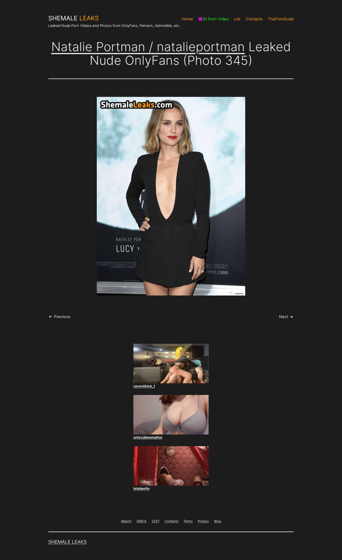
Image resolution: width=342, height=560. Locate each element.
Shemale (73, 18)
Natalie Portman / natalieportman (148, 46)
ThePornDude (281, 19)
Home (187, 19)
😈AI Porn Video (213, 19)
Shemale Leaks (67, 542)
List (237, 19)
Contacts (254, 19)
